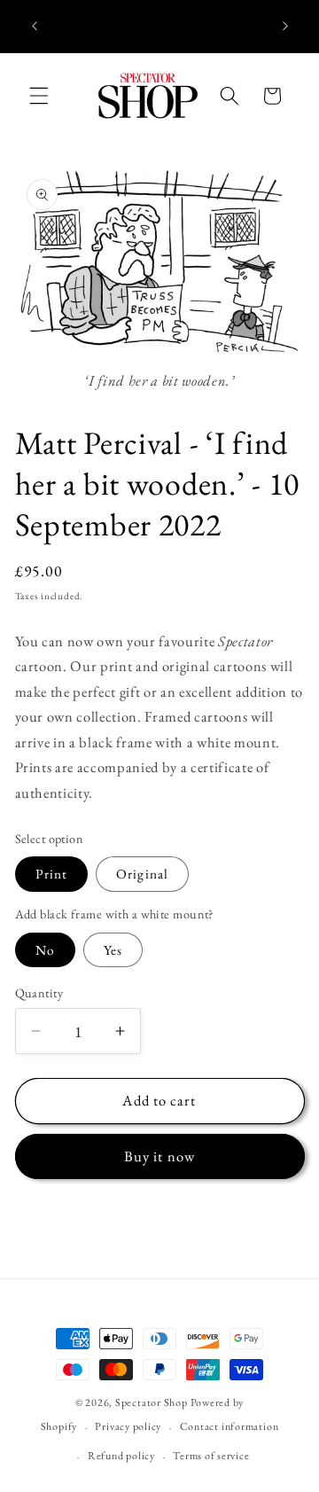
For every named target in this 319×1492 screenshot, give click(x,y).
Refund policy (121, 1456)
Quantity (39, 993)
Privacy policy (128, 1426)
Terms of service (211, 1456)
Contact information (229, 1426)
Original (142, 873)
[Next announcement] (285, 25)
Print (51, 873)
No (45, 950)
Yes (113, 950)
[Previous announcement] (34, 25)
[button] (39, 95)
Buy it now (159, 1156)
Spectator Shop (151, 1402)
